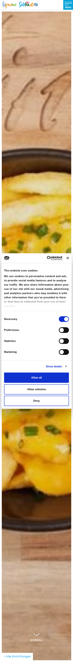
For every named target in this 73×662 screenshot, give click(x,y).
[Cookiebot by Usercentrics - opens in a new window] (47, 258)
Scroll (36, 640)
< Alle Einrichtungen (17, 656)
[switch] (64, 330)
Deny (36, 400)
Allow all (36, 377)
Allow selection (36, 389)
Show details (54, 366)
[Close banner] (67, 258)
